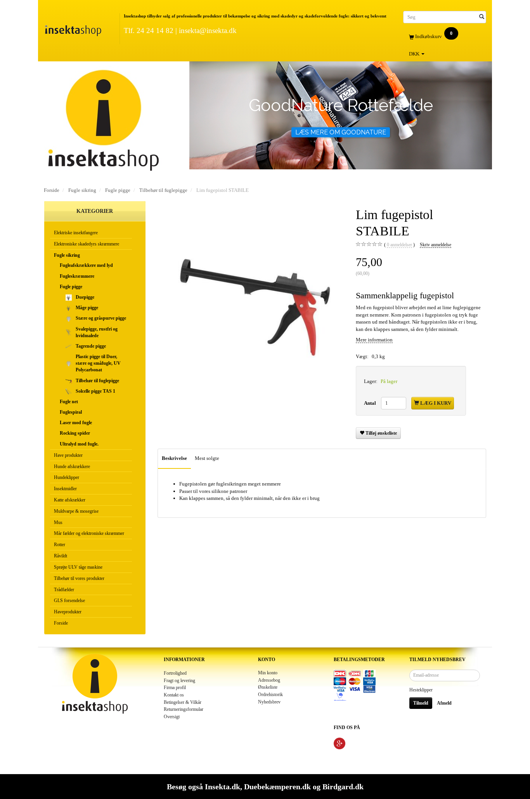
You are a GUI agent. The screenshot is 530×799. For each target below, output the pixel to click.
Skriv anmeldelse (435, 244)
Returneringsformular (183, 709)
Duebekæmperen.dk (277, 786)
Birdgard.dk (343, 786)
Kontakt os (174, 695)
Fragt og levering (179, 680)
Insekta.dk (222, 786)
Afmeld (444, 703)
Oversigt (172, 716)
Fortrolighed (175, 673)
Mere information (374, 340)
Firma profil (175, 687)
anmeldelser (399, 244)
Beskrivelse (174, 458)
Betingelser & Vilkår (182, 702)
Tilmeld (420, 703)
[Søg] (481, 17)
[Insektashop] (73, 29)
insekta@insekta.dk (208, 30)
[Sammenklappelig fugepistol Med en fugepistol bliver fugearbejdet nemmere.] (251, 300)
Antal (370, 403)
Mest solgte (207, 458)
